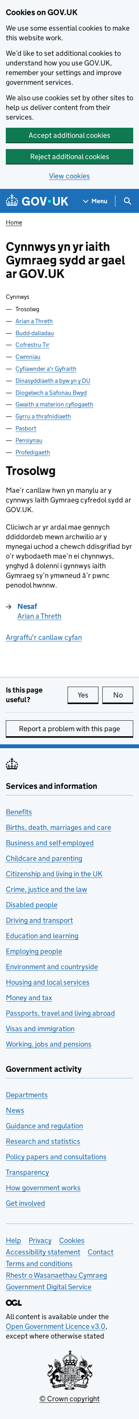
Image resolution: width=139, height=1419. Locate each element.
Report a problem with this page (69, 728)
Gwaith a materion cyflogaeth (54, 404)
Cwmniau (28, 356)
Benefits (19, 811)
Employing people (34, 951)
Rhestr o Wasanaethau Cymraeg (56, 1275)
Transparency (27, 1172)
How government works (43, 1187)
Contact (101, 1252)
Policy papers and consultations (56, 1156)
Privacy (40, 1240)
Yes (88, 695)
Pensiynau (28, 440)
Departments (27, 1094)
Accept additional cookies (69, 135)
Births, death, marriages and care (58, 827)
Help (13, 1240)
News (15, 1110)
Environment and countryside (52, 966)
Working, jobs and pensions (49, 1044)
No (123, 695)
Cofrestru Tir (32, 344)
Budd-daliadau (34, 333)
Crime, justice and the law (46, 889)
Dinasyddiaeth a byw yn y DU (52, 380)
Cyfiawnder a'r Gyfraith (45, 368)
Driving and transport (39, 920)
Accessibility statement (43, 1252)
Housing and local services (48, 982)
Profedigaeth (32, 452)
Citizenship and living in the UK (54, 873)
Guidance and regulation (44, 1125)
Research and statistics (43, 1141)
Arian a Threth (34, 321)
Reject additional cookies (69, 156)
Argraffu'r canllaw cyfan (44, 637)
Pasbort (25, 428)
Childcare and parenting (44, 858)
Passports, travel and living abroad (60, 1013)
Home (14, 222)
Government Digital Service (49, 1286)
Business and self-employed (50, 842)
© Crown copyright (69, 1398)
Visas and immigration (40, 1028)
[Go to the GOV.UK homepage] (37, 201)
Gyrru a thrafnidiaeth (43, 416)
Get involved (25, 1203)
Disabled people (32, 904)
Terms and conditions (39, 1263)
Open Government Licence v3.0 (55, 1326)
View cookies (69, 176)
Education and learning (42, 935)
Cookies (72, 1240)
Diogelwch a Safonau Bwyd (51, 392)
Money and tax (29, 997)
